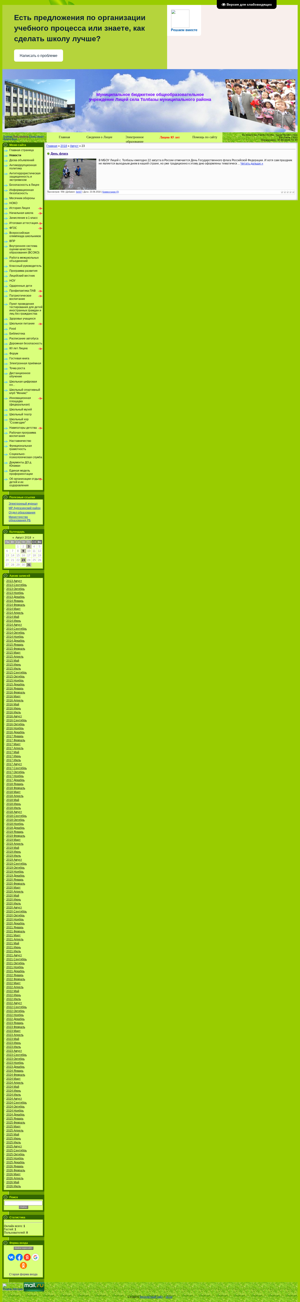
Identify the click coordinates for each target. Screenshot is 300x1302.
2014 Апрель (14, 612)
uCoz (169, 1296)
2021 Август (14, 955)
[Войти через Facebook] (19, 1257)
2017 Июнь (13, 756)
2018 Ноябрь (15, 824)
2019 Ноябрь (15, 871)
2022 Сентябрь (16, 1007)
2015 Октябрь (15, 676)
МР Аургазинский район (25, 508)
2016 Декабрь (15, 732)
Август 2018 (23, 537)
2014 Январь (14, 601)
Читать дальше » (251, 163)
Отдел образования (22, 512)
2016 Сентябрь (16, 720)
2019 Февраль (15, 835)
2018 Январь (14, 784)
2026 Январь (14, 1166)
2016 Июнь (13, 708)
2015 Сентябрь (16, 672)
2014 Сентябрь (16, 628)
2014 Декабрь (15, 640)
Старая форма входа (23, 1274)
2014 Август (14, 624)
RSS (295, 137)
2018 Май (12, 800)
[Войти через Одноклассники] (23, 1265)
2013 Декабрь (15, 597)
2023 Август (14, 1051)
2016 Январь (14, 688)
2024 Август (14, 1098)
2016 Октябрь (15, 724)
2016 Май (12, 704)
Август (74, 146)
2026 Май (12, 1182)
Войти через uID (23, 1248)
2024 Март (13, 1078)
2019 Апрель (14, 843)
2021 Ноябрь (15, 967)
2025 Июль (13, 1142)
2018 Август (14, 812)
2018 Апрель (14, 796)
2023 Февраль (15, 1027)
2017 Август (14, 764)
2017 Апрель (14, 748)
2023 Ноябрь (15, 1062)
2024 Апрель (14, 1082)
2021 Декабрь (15, 971)
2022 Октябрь (15, 1011)
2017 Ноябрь (15, 776)
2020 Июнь (13, 899)
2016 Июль (13, 712)
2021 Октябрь (15, 963)
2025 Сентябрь (16, 1150)
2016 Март (13, 696)
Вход (14, 139)
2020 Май (12, 895)
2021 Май (12, 943)
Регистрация (36, 136)
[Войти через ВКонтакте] (11, 1257)
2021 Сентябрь (16, 959)
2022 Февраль (15, 979)
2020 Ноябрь (15, 919)
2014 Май (12, 616)
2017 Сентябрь (16, 768)
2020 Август (14, 907)
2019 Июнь (13, 851)
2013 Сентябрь (16, 585)
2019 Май (12, 847)
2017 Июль (13, 760)
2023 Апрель (14, 1035)
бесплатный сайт (151, 1296)
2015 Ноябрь (15, 680)
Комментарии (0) (110, 192)
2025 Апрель (14, 1130)
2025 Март (13, 1126)
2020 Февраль (15, 883)
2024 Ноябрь (15, 1110)
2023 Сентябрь (16, 1054)
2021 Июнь (13, 947)
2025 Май (12, 1134)
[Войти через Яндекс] (27, 1257)
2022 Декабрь (15, 1019)
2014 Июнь (13, 620)
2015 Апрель (14, 656)
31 (28, 564)
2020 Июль (13, 903)
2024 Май (12, 1086)
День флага (59, 153)
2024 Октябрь (15, 1106)
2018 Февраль (15, 788)
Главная (8, 136)
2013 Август (14, 581)
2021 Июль (13, 951)
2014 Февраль (15, 604)
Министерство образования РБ (20, 518)
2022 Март (13, 983)
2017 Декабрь (15, 780)
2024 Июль (13, 1094)
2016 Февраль (15, 692)
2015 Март (13, 652)
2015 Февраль (15, 648)
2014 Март (13, 608)
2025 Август (14, 1146)
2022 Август (14, 1003)
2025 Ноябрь (15, 1158)
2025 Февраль (15, 1122)
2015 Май (12, 660)
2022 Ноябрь (15, 1015)
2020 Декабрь (15, 923)
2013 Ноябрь (15, 593)
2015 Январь (14, 644)
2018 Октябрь (15, 820)
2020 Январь (14, 879)
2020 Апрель (14, 891)
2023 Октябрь (15, 1058)
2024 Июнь (13, 1090)
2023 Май (12, 1039)
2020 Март (13, 887)
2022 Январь (14, 975)
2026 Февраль (15, 1170)
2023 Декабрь (15, 1066)
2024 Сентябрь (16, 1102)
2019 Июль (13, 855)
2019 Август (14, 859)
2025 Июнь (13, 1138)
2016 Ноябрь (15, 728)
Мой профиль (20, 136)
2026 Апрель (14, 1178)
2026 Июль (13, 1186)
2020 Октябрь (15, 915)
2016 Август (14, 716)
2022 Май (12, 991)
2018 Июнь (13, 804)
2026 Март (13, 1174)
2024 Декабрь (15, 1114)
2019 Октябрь (15, 867)
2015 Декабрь (15, 684)
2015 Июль (13, 668)
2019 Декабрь (15, 875)
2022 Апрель (14, 987)
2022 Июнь (13, 995)
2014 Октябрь (15, 632)
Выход (7, 139)
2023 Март (13, 1031)
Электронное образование (134, 138)
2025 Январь (14, 1118)
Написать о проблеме (38, 56)
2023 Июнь (13, 1043)
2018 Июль (13, 808)
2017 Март (13, 744)
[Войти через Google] (35, 1257)
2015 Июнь (13, 664)
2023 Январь (14, 1023)
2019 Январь (14, 831)
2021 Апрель (14, 939)
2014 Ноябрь (15, 636)
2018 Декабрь (15, 828)
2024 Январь (14, 1070)
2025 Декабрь (15, 1162)
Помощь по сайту (204, 137)
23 (23, 560)
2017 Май (12, 752)
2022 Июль (13, 999)
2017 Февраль (15, 740)
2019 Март (13, 839)
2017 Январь (14, 736)
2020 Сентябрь (16, 911)
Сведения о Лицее (99, 137)
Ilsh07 (79, 192)
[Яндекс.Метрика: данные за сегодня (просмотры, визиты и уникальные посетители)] (12, 1287)
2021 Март (13, 935)
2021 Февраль (15, 931)
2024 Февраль (15, 1074)
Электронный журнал (23, 503)
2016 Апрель (14, 700)
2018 (63, 146)
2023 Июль (13, 1047)
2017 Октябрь (15, 772)
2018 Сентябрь (16, 816)
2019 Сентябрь (16, 863)
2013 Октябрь (15, 589)
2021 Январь (14, 927)
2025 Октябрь (15, 1154)
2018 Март (13, 792)
